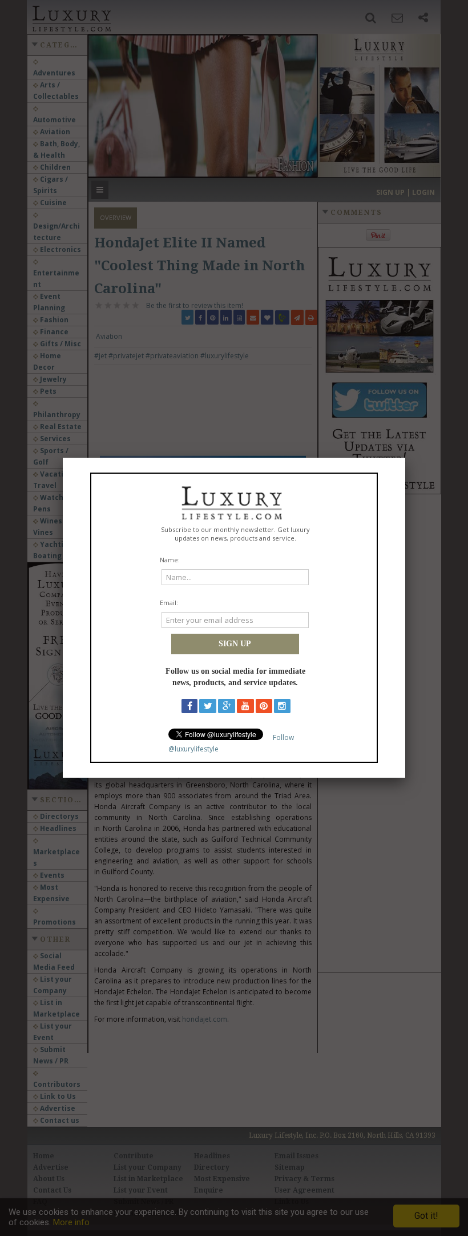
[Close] (405, 457)
